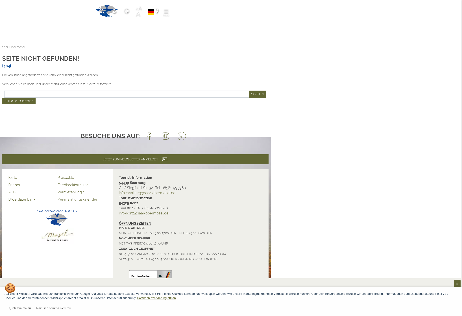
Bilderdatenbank (21, 199)
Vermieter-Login (71, 192)
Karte (12, 177)
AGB (12, 192)
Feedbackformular (73, 185)
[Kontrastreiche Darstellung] (126, 11)
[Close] (457, 234)
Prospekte (66, 177)
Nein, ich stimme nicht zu (53, 308)
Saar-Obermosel (13, 47)
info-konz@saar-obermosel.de (144, 213)
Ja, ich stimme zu (19, 308)
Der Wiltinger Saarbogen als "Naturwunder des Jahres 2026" (153, 250)
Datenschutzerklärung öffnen (156, 298)
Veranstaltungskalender (77, 199)
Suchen (257, 94)
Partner (14, 185)
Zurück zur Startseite (19, 101)
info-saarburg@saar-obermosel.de (147, 193)
